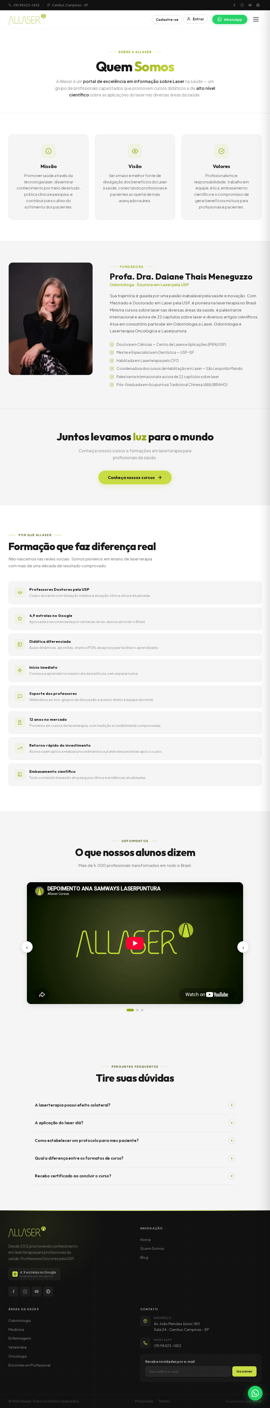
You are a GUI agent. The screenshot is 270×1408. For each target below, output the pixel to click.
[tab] (130, 1010)
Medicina (16, 1329)
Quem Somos (152, 1248)
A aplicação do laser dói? (134, 1122)
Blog (144, 1257)
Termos (164, 1401)
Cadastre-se (167, 19)
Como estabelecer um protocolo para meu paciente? (134, 1140)
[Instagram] (242, 5)
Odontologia (19, 1320)
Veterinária (17, 1347)
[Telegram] (258, 5)
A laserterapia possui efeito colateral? (134, 1105)
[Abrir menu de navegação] (256, 19)
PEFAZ (257, 1401)
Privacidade (144, 1401)
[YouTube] (250, 5)
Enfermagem (19, 1338)
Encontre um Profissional (29, 1365)
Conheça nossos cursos (131, 477)
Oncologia (17, 1356)
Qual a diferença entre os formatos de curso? (134, 1158)
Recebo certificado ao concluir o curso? (134, 1175)
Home (145, 1239)
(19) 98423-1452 (167, 1345)
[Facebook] (234, 5)
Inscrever (244, 1371)
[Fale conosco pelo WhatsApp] (255, 1393)
